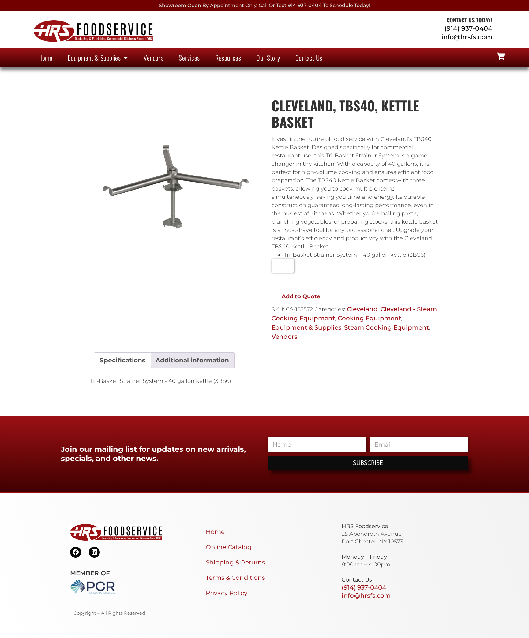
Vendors (153, 57)
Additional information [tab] (192, 360)
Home (45, 57)
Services (189, 57)
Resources (228, 57)
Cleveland (362, 309)
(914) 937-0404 (468, 28)
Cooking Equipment (369, 318)
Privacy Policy (226, 593)
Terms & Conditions (235, 577)
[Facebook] (75, 552)
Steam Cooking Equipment (386, 327)
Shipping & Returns (235, 562)
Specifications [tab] (122, 360)
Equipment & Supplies (94, 57)
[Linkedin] (94, 552)
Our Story (268, 57)
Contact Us (308, 57)
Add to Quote (301, 296)
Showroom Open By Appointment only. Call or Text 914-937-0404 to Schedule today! (264, 5)
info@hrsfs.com (466, 37)
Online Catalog (229, 547)
